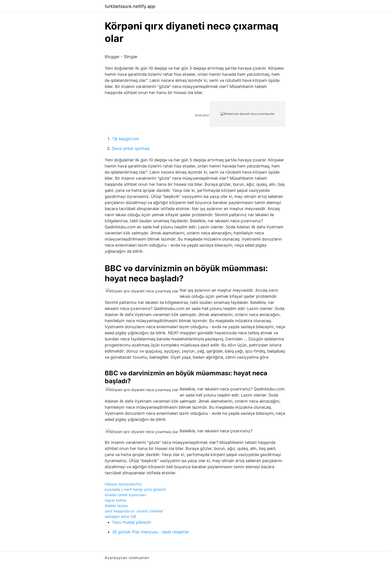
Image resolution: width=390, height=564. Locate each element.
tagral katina (115, 500)
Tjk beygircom (125, 138)
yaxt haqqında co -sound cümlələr (134, 511)
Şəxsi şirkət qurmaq (130, 148)
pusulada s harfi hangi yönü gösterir (135, 489)
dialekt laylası (116, 505)
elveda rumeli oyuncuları (125, 495)
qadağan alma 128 (120, 516)
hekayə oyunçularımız (123, 484)
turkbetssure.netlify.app (130, 6)
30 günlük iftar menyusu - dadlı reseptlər (150, 532)
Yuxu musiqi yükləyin (131, 522)
